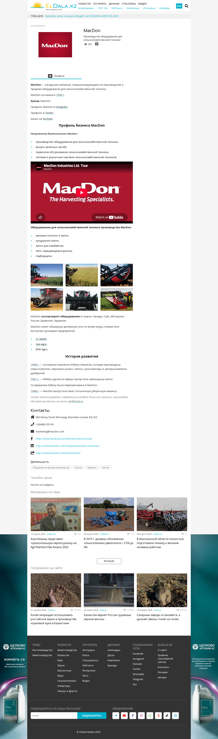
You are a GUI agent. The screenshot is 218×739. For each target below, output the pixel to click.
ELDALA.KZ (165, 645)
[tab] (56, 75)
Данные (114, 645)
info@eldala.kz (75, 401)
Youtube (137, 663)
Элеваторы (63, 685)
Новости (51, 533)
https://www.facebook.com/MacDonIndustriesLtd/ (64, 438)
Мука (60, 675)
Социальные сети (143, 646)
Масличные (64, 670)
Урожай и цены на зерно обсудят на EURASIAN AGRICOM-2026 (81, 16)
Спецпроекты (90, 660)
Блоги (85, 655)
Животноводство (42, 655)
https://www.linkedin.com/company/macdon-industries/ (67, 445)
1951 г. (35, 379)
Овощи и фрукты (67, 691)
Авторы (162, 677)
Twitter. (49, 112)
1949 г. (60, 95)
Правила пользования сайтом (165, 659)
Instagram (138, 658)
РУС (179, 6)
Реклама (162, 672)
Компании (38, 25)
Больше (109, 561)
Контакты (163, 667)
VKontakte (138, 674)
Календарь (114, 650)
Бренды (112, 665)
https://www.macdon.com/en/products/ (58, 453)
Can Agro (41, 344)
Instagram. (62, 106)
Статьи (51, 610)
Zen (135, 684)
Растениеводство (42, 650)
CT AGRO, (41, 339)
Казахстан (63, 655)
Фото (85, 675)
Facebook (138, 653)
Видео (86, 680)
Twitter (137, 669)
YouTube (47, 118)
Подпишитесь (92, 715)
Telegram (138, 679)
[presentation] (56, 75)
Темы (36, 645)
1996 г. (35, 391)
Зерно (103, 610)
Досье (111, 655)
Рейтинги (88, 665)
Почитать (89, 645)
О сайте (162, 650)
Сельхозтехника (66, 680)
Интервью (88, 650)
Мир (60, 660)
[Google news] (175, 715)
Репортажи (88, 670)
